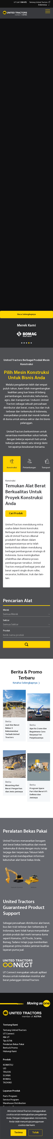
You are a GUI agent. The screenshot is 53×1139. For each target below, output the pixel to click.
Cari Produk (16, 513)
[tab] (12, 464)
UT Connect (8, 1034)
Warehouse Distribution (14, 1103)
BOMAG (7, 1079)
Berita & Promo (10, 1048)
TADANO (7, 1083)
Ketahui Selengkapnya (25, 683)
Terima (18, 1132)
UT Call (20, 2)
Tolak (35, 1132)
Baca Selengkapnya (26, 314)
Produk (6, 631)
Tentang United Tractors (38, 2)
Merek (6, 610)
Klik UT (6, 1037)
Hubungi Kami (9, 1051)
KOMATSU (8, 1065)
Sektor (6, 620)
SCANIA (7, 1075)
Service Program (11, 1100)
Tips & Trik (7, 1041)
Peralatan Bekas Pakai (13, 1044)
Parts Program (10, 1096)
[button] (44, 5)
